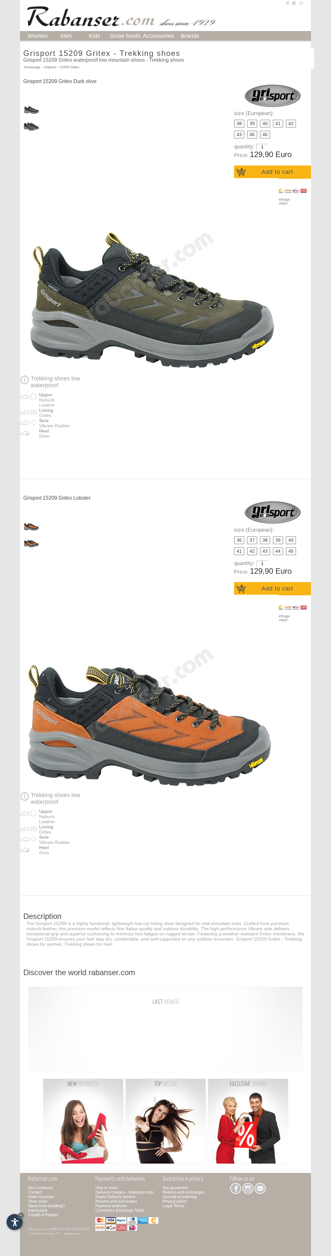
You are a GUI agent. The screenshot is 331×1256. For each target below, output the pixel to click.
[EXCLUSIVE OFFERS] (248, 1120)
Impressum (38, 1210)
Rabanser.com (38, 1229)
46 (265, 134)
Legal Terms (173, 1206)
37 (252, 540)
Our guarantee (175, 1188)
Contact (35, 1192)
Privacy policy (175, 1201)
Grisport (50, 67)
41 (278, 123)
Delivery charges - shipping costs (124, 1192)
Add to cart (277, 172)
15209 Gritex (69, 67)
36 (239, 540)
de (294, 4)
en (301, 4)
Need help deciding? (46, 1206)
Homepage (32, 67)
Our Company (40, 1188)
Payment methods (111, 1206)
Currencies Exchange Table (119, 1210)
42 (291, 123)
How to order (106, 1188)
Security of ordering (180, 1197)
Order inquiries (41, 1197)
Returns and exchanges (116, 1201)
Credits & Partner (43, 1215)
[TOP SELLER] (166, 1120)
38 (239, 123)
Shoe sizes (38, 1201)
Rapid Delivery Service (115, 1197)
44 (278, 551)
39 (252, 123)
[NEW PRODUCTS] (84, 1120)
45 (252, 134)
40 (265, 123)
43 (239, 134)
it (287, 4)
